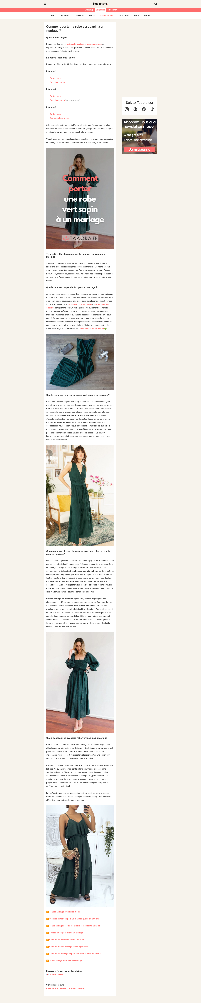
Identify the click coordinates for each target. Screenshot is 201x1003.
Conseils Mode (106, 15)
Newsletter (112, 10)
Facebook (72, 988)
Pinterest (61, 988)
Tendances (79, 15)
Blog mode (100, 10)
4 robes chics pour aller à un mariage (66, 933)
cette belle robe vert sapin (79, 304)
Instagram (51, 988)
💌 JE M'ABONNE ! (54, 974)
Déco (136, 15)
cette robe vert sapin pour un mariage (84, 44)
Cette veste (55, 78)
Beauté (147, 15)
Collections (123, 15)
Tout (53, 15)
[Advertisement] (139, 57)
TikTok (81, 988)
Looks (92, 15)
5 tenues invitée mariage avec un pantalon (68, 946)
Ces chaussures (57, 82)
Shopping (89, 10)
